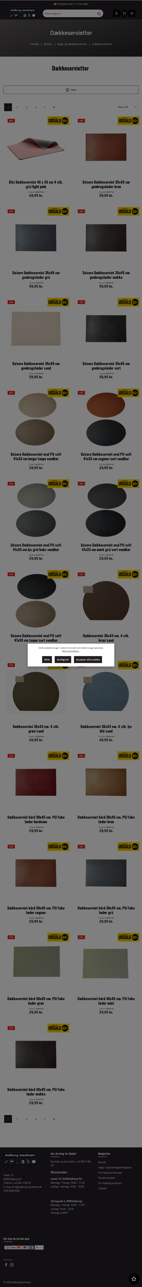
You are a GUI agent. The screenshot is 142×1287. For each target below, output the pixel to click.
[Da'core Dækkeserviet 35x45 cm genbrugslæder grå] (36, 238)
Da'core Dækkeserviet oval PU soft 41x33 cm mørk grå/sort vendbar (106, 547)
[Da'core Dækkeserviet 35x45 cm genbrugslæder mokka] (106, 238)
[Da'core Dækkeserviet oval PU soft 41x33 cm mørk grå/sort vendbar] (106, 510)
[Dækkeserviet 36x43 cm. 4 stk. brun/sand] (106, 601)
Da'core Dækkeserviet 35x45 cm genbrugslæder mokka (106, 275)
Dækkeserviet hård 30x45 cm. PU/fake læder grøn (36, 1000)
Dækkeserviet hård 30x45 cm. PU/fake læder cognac (36, 910)
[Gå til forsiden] (22, 14)
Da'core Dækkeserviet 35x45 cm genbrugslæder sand (36, 365)
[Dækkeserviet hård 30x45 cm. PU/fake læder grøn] (36, 964)
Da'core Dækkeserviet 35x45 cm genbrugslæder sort (106, 365)
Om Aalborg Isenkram (110, 1183)
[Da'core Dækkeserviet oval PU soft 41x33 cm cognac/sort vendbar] (106, 419)
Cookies (102, 1188)
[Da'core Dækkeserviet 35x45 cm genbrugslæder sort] (106, 328)
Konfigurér (63, 659)
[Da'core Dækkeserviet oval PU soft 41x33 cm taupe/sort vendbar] (36, 601)
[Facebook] (6, 1266)
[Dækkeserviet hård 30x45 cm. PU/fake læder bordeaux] (36, 782)
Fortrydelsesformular (110, 1173)
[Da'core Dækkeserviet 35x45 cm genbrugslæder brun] (106, 147)
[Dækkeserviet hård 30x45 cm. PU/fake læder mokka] (36, 1054)
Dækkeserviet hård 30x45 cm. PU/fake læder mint (106, 1000)
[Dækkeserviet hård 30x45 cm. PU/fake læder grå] (106, 873)
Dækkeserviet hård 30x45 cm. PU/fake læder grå (106, 910)
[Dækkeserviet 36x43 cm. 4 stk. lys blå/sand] (106, 691)
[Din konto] (116, 13)
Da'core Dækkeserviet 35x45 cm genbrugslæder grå (36, 275)
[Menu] (131, 13)
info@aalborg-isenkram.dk (27, 1187)
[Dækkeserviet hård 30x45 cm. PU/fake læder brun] (106, 782)
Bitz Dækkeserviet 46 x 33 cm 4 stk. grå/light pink (36, 184)
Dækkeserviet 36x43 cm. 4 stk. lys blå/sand (106, 728)
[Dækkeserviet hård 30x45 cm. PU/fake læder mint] (106, 964)
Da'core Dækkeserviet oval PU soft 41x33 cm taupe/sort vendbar (36, 638)
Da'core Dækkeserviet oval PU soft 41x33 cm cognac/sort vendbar (106, 456)
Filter (73, 90)
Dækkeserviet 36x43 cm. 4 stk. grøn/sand (36, 728)
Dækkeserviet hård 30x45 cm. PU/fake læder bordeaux (36, 819)
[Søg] (99, 13)
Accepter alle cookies (88, 659)
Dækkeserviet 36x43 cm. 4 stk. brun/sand (106, 638)
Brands (102, 1162)
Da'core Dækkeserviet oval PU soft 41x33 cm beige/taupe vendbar (36, 456)
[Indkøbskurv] (124, 13)
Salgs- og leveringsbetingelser (115, 1167)
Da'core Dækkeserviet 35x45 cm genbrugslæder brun (106, 184)
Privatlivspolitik (106, 1178)
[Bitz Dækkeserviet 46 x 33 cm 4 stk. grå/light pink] (36, 147)
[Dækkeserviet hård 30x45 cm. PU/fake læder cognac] (36, 873)
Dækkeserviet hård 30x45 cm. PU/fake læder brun (106, 819)
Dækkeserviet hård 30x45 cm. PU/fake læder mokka (36, 1091)
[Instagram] (12, 1266)
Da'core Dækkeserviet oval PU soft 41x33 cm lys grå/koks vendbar (36, 547)
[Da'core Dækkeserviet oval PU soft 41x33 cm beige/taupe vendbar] (36, 419)
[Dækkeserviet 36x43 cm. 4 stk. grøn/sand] (36, 691)
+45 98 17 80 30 (22, 1183)
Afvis (47, 659)
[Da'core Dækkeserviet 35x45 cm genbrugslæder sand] (36, 328)
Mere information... (71, 651)
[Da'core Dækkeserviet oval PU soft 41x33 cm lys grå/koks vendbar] (36, 510)
